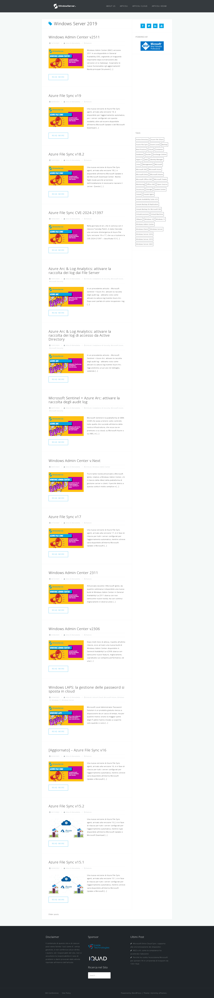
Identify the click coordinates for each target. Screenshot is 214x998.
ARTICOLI (124, 6)
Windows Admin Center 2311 (73, 572)
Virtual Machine (157, 214)
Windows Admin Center (101, 467)
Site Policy (66, 993)
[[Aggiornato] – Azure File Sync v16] (66, 771)
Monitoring (140, 184)
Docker (148, 154)
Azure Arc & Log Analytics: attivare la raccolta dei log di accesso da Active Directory (80, 335)
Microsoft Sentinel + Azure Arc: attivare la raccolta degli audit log (84, 399)
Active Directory (142, 139)
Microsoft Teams (160, 179)
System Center (160, 189)
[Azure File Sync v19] (66, 117)
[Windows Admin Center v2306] (66, 650)
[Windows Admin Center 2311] (66, 594)
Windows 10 (149, 219)
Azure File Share (157, 139)
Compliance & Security (101, 279)
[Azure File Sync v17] (66, 538)
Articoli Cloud (98, 697)
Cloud (151, 149)
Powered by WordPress (131, 993)
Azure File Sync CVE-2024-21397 (76, 212)
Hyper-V (139, 159)
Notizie (89, 43)
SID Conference (52, 993)
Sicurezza (140, 189)
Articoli (89, 279)
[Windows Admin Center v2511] (66, 58)
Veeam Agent (149, 194)
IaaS (146, 159)
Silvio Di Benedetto (73, 43)
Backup (164, 144)
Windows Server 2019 (144, 239)
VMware (139, 219)
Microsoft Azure (117, 279)
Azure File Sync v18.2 (66, 154)
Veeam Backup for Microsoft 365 (148, 209)
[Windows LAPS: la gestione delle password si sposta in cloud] (66, 715)
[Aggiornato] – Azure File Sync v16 (77, 750)
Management (147, 164)
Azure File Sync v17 (65, 516)
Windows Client (142, 229)
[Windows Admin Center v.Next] (66, 482)
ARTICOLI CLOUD (139, 6)
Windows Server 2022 (144, 244)
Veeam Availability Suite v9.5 (147, 199)
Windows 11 (56, 700)
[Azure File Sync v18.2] (66, 175)
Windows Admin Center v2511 (74, 37)
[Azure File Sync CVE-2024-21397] (66, 234)
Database (139, 154)
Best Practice (141, 149)
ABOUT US (110, 6)
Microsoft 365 (141, 169)
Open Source (162, 184)
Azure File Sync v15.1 (66, 862)
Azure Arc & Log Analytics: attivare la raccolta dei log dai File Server (80, 270)
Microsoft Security (56, 281)
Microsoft (158, 164)
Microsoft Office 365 (144, 179)
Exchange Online (159, 154)
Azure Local (154, 144)
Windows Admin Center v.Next (75, 460)
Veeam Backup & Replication (147, 204)
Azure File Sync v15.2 (66, 806)
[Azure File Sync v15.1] (66, 883)
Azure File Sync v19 (65, 95)
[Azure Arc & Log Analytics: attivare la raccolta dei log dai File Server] (66, 296)
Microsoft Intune (110, 697)
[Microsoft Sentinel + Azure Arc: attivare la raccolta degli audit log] (66, 426)
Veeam (138, 194)
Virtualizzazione (142, 214)
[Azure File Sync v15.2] (66, 827)
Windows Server (68, 700)
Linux (138, 164)
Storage (149, 189)
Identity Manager (156, 159)
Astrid (153, 993)
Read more (58, 77)
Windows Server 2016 (144, 234)
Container (159, 149)
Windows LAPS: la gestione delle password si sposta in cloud (86, 689)
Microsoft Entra (142, 174)
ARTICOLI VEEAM (159, 6)
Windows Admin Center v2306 (74, 628)
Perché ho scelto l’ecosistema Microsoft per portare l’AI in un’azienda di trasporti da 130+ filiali (149, 960)
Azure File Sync (142, 144)
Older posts (53, 914)
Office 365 (151, 184)
